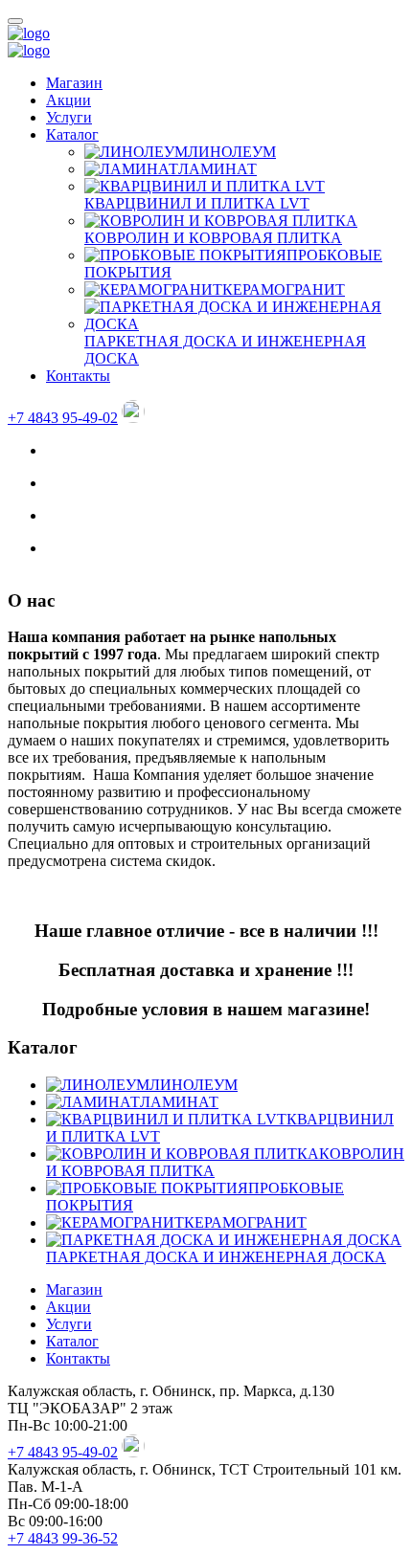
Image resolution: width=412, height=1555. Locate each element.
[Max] (133, 418)
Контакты (78, 375)
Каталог (72, 134)
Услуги (69, 117)
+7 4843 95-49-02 (63, 418)
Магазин (74, 83)
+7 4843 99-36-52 (63, 1538)
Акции (68, 100)
